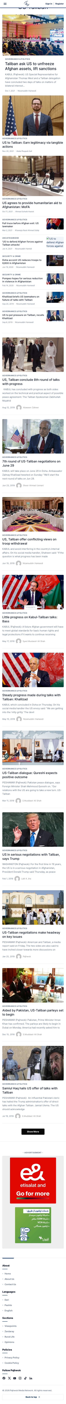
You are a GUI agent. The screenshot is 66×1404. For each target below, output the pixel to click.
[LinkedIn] (30, 1378)
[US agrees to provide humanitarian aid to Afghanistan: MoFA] (33, 176)
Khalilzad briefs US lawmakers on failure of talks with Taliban (20, 298)
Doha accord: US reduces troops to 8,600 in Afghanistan (21, 262)
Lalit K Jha (26, 878)
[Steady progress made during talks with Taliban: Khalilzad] (33, 670)
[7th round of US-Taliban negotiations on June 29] (33, 436)
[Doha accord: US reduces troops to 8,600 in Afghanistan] (55, 260)
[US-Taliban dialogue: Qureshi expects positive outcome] (33, 748)
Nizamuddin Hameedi (33, 563)
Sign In (48, 4)
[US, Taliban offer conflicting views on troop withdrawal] (33, 514)
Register (59, 4)
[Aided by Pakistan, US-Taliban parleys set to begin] (33, 985)
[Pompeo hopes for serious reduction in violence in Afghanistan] (55, 278)
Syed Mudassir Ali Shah (34, 641)
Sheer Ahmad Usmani (33, 485)
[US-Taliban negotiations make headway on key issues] (33, 907)
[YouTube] (14, 1378)
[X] (9, 1378)
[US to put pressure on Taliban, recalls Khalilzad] (55, 315)
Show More (33, 1131)
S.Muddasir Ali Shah (31, 800)
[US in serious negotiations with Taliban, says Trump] (33, 829)
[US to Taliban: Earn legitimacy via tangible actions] (33, 115)
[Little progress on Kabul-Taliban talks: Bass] (33, 592)
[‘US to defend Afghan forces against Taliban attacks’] (55, 242)
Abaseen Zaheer (31, 407)
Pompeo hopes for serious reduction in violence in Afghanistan (22, 280)
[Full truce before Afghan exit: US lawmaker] (55, 223)
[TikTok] (25, 1378)
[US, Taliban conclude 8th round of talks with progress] (33, 354)
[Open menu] (5, 4)
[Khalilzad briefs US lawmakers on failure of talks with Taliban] (55, 297)
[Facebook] (4, 1378)
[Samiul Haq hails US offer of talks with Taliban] (33, 1063)
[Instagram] (20, 1378)
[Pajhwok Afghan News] (27, 4)
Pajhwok (27, 956)
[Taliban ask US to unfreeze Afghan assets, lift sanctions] (33, 35)
